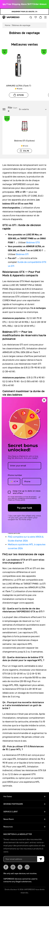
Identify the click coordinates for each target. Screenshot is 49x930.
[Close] (44, 400)
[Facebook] (5, 867)
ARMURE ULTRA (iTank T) (18, 86)
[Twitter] (20, 867)
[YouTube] (27, 867)
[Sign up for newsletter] (40, 859)
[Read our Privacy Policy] (39, 497)
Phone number (15, 475)
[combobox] (14, 481)
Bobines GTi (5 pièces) (24, 141)
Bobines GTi (22, 254)
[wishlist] (35, 17)
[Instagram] (12, 867)
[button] (30, 17)
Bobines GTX (33, 242)
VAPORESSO (29, 889)
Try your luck (24, 508)
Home (7, 25)
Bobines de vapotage (21, 25)
